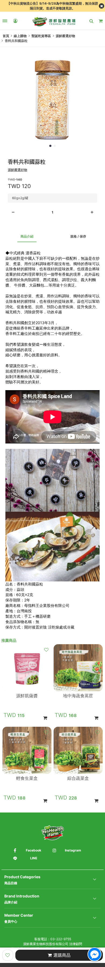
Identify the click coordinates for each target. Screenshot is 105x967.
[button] (50, 146)
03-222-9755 (60, 939)
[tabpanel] (52, 440)
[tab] (26, 236)
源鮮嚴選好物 (17, 170)
